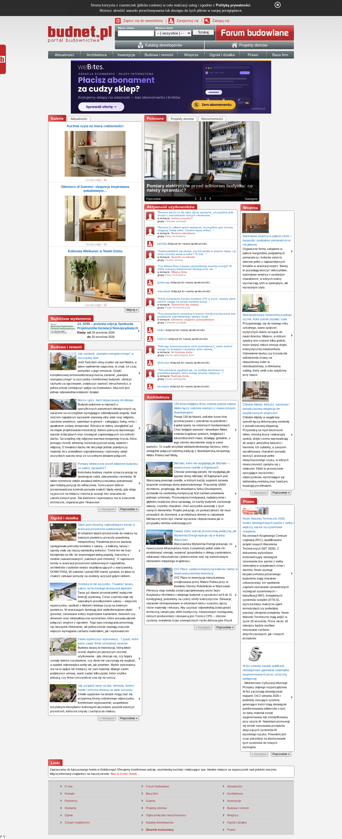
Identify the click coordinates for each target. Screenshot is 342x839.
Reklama (70, 808)
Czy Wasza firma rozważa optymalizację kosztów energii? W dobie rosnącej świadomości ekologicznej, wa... (194, 267)
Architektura (235, 793)
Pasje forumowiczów (177, 307)
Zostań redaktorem (77, 822)
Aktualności (234, 786)
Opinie (69, 815)
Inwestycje (234, 800)
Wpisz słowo (126, 27)
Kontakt (70, 793)
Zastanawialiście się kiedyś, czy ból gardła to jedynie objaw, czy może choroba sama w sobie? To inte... (196, 253)
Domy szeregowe (175, 378)
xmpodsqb (163, 291)
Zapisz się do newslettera (143, 21)
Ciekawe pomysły (175, 221)
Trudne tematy (174, 259)
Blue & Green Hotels (124, 773)
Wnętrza (232, 815)
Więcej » (131, 309)
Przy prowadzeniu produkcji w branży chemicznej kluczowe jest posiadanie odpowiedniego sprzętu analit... (196, 315)
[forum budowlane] (255, 33)
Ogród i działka (237, 822)
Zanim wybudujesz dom (179, 355)
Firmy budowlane (175, 236)
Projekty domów (156, 808)
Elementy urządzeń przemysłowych (192, 319)
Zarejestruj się (188, 21)
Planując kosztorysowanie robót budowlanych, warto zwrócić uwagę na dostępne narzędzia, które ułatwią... (194, 348)
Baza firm (152, 793)
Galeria (150, 800)
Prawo (231, 829)
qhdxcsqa (163, 362)
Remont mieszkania (183, 233)
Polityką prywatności (233, 5)
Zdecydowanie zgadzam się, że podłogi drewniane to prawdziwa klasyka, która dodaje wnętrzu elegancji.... (190, 371)
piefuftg (162, 243)
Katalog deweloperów (159, 822)
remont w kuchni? (182, 218)
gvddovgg (163, 282)
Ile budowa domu (182, 352)
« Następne (106, 509)
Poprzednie (153, 198)
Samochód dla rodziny (185, 304)
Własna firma (179, 271)
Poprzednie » (128, 509)
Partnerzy (71, 800)
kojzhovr (162, 338)
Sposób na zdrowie (183, 257)
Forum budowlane (157, 786)
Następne (251, 198)
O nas (69, 786)
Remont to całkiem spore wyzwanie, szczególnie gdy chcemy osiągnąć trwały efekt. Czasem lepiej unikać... (195, 229)
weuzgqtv (163, 386)
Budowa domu (180, 375)
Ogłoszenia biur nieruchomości (166, 815)
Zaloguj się (220, 21)
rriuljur (161, 329)
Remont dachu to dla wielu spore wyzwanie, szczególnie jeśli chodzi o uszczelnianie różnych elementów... (195, 214)
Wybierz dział (164, 27)
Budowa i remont (238, 808)
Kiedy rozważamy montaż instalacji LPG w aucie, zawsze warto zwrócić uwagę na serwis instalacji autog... (196, 300)
